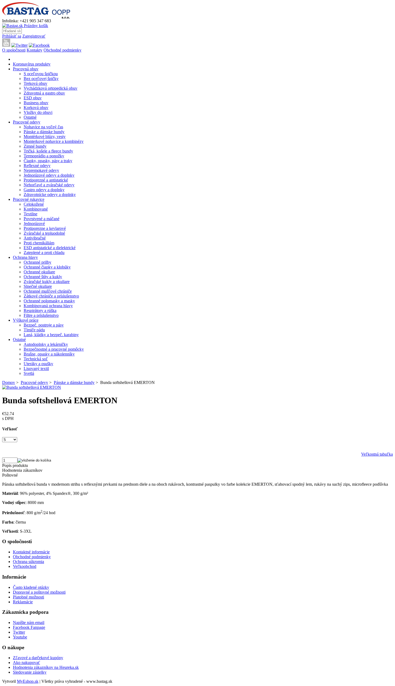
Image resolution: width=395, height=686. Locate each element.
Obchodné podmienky (62, 50)
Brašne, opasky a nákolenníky (49, 354)
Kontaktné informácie (31, 552)
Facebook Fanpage (29, 627)
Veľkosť (9, 429)
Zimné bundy (35, 146)
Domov (8, 382)
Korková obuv (36, 107)
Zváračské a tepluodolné (44, 233)
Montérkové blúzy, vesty (45, 136)
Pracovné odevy (26, 122)
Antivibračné (35, 238)
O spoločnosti (14, 50)
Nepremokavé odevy (41, 170)
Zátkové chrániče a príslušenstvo (51, 296)
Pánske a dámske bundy (44, 131)
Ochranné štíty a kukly (43, 276)
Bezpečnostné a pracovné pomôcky (54, 349)
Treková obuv (35, 83)
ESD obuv (33, 98)
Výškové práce (25, 320)
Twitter (19, 632)
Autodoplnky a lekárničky (46, 344)
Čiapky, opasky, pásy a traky (48, 160)
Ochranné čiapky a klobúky (47, 267)
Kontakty (34, 50)
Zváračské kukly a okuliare (47, 281)
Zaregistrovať (33, 36)
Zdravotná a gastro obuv (44, 93)
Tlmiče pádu (34, 330)
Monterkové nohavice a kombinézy (54, 141)
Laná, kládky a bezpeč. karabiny (51, 334)
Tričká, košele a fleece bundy (48, 151)
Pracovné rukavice (28, 199)
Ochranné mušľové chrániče (48, 291)
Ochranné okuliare (39, 272)
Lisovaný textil (36, 368)
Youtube (20, 637)
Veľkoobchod (24, 566)
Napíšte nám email (28, 622)
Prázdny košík (35, 25)
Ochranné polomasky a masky (49, 301)
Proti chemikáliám (39, 243)
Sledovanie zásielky (29, 672)
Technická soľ (36, 359)
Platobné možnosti (28, 597)
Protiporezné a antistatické (46, 180)
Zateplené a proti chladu (44, 252)
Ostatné (30, 117)
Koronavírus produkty (32, 64)
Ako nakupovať (26, 662)
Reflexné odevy (37, 165)
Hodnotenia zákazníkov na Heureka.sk (46, 667)
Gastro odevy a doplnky (44, 189)
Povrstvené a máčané (41, 218)
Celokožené (34, 204)
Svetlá (29, 373)
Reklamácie (23, 602)
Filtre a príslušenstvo (41, 315)
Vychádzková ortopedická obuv (50, 88)
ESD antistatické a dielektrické (50, 247)
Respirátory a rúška (40, 310)
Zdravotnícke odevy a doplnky (50, 194)
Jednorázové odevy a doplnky (49, 175)
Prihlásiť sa (11, 36)
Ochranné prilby (37, 262)
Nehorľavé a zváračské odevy (49, 185)
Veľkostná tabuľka (377, 454)
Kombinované (36, 209)
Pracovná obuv (25, 69)
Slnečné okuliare (38, 286)
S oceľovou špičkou (41, 73)
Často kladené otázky (31, 587)
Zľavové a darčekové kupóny (38, 657)
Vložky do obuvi (38, 112)
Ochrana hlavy (25, 257)
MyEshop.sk (27, 681)
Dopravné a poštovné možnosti (39, 592)
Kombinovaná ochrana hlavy (48, 305)
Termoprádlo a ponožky (44, 156)
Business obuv (36, 102)
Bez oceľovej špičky (41, 78)
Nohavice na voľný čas (43, 127)
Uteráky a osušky (38, 363)
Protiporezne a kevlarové (45, 228)
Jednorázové (34, 223)
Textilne (30, 214)
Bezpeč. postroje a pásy (44, 325)
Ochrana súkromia (28, 561)
